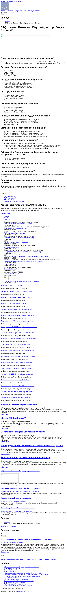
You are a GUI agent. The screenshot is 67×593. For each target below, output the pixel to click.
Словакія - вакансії (10, 196)
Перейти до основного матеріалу (11, 1)
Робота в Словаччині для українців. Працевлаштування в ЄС (20, 11)
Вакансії (7, 217)
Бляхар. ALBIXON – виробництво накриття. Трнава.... (18, 333)
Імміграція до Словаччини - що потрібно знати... (20, 488)
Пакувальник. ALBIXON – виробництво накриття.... (17, 321)
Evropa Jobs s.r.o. (23, 591)
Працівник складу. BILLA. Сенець (11, 285)
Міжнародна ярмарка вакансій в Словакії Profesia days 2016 (23, 261)
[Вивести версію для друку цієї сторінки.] (1, 35)
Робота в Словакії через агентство (15, 228)
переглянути (5, 414)
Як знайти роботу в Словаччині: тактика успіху (19, 237)
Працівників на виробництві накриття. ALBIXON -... (17, 362)
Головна (7, 21)
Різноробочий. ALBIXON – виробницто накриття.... (17, 374)
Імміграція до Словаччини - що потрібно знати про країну (22, 252)
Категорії (7, 219)
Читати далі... (5, 552)
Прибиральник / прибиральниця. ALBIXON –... (15, 380)
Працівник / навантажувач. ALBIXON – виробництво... (18, 350)
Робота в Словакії (10, 198)
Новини (6, 216)
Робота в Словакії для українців (14, 233)
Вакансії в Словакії (10, 269)
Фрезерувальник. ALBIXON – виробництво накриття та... (19, 327)
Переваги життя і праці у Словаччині (16, 242)
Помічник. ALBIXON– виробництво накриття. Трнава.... (18, 356)
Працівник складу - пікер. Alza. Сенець (13, 303)
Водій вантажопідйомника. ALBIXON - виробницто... (17, 386)
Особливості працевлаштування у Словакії (18, 223)
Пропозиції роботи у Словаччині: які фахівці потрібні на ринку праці (26, 256)
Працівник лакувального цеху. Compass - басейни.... (17, 315)
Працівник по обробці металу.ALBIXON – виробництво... (19, 338)
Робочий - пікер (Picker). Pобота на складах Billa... (17, 291)
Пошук (3, 534)
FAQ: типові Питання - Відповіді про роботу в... (20, 471)
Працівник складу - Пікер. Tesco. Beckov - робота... (17, 297)
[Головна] (5, 9)
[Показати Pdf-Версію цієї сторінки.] (2, 35)
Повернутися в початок (8, 526)
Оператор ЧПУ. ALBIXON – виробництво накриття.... (17, 344)
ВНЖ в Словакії (9, 199)
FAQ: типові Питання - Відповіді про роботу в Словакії (21, 281)
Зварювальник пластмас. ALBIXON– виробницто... (17, 397)
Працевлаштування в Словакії (14, 201)
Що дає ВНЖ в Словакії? (12, 247)
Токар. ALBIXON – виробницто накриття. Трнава (16, 368)
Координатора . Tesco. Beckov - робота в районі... (16, 309)
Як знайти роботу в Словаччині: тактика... (18, 508)
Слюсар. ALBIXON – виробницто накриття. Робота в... (18, 392)
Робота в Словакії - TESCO (13, 273)
